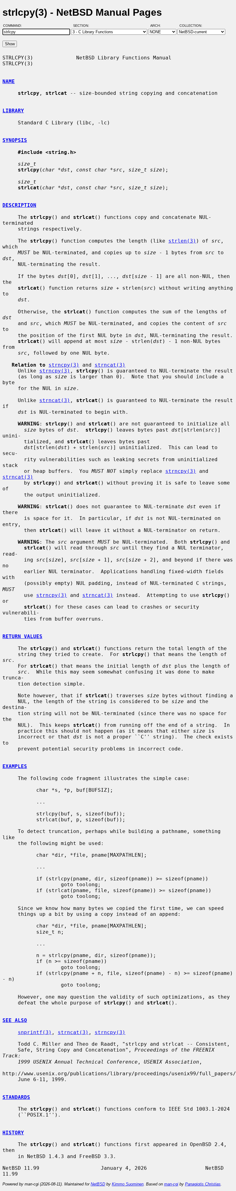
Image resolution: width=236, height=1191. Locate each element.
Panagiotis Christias (203, 1184)
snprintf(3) (35, 1032)
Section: (82, 25)
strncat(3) (110, 365)
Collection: (190, 25)
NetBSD (98, 1184)
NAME (8, 81)
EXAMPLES (14, 766)
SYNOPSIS (14, 140)
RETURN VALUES (22, 636)
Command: (14, 25)
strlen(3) (182, 241)
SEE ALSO (14, 1020)
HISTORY (13, 1133)
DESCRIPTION (19, 205)
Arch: (158, 25)
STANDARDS (16, 1097)
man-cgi (171, 1184)
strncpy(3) (64, 365)
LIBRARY (13, 111)
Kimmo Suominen (128, 1184)
